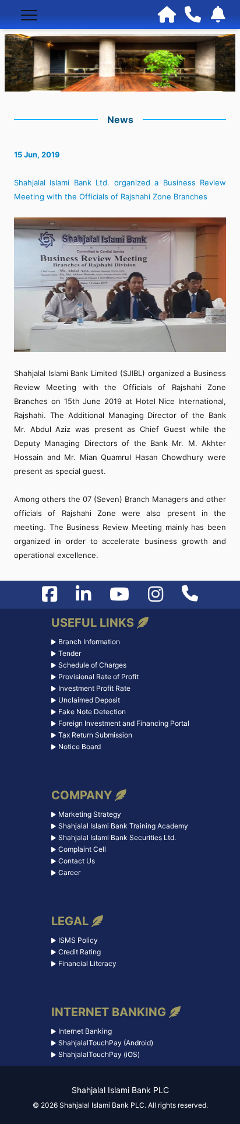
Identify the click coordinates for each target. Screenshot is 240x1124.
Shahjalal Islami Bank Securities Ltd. (117, 837)
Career (69, 872)
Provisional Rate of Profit (98, 676)
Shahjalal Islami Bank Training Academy (123, 825)
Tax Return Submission (95, 734)
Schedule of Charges (92, 665)
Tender (69, 653)
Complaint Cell (82, 849)
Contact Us (76, 860)
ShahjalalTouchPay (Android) (105, 1042)
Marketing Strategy (89, 814)
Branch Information (89, 641)
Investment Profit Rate (94, 688)
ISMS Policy (78, 940)
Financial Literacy (87, 963)
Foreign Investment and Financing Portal (123, 723)
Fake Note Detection (92, 711)
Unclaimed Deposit (89, 700)
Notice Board (79, 746)
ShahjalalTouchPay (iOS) (99, 1054)
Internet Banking (85, 1031)
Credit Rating (79, 951)
